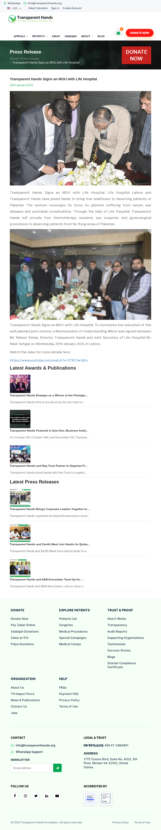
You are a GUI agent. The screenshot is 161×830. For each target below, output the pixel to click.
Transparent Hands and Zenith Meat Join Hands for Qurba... (50, 544)
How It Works (116, 619)
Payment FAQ (69, 694)
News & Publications (25, 700)
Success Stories (119, 650)
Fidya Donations (22, 644)
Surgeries (66, 625)
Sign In (55, 8)
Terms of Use (68, 706)
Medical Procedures (73, 631)
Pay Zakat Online (23, 625)
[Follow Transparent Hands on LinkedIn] (46, 796)
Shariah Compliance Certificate (121, 665)
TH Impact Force (22, 694)
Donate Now (139, 32)
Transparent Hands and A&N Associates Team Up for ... (46, 579)
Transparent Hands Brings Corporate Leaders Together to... (49, 509)
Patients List (68, 619)
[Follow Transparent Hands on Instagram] (25, 796)
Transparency (117, 625)
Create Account (72, 8)
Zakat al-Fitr (20, 638)
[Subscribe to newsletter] (57, 768)
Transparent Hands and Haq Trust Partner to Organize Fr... (48, 465)
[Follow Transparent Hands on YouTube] (57, 796)
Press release (30, 58)
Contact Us (19, 706)
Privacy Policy (69, 700)
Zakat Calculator (38, 8)
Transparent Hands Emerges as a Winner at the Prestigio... (49, 395)
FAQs (63, 687)
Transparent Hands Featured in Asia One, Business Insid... (49, 430)
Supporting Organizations (125, 638)
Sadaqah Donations (25, 631)
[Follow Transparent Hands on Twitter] (36, 796)
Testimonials (116, 644)
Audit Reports (117, 631)
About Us (17, 687)
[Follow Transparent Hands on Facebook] (15, 796)
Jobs (14, 713)
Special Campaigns (72, 638)
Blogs (111, 657)
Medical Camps (70, 644)
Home (14, 58)
